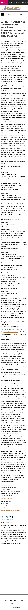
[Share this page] (26, 14)
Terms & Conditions (14, 607)
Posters (11, 332)
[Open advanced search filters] (21, 14)
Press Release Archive (16, 600)
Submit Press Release (14, 604)
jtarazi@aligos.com (7, 498)
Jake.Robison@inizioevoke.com (10, 510)
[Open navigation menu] (2, 14)
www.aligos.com (6, 375)
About (6, 600)
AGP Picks (4, 2)
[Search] (18, 14)
